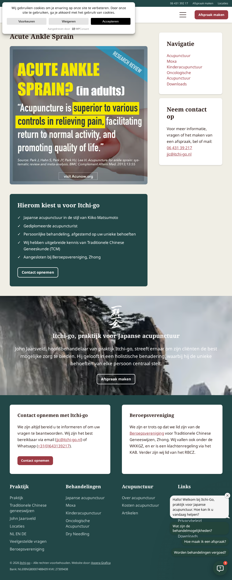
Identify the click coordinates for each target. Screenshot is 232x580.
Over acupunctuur (138, 497)
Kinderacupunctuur (184, 66)
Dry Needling (77, 533)
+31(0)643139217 (54, 446)
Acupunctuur (179, 55)
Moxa (172, 61)
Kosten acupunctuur (140, 505)
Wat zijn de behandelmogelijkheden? (192, 528)
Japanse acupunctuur (85, 497)
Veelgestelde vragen (28, 541)
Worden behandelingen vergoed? (200, 552)
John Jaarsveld (23, 518)
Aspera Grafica (101, 563)
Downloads (177, 84)
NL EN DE (18, 533)
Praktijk (16, 497)
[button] (182, 14)
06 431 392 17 (179, 3)
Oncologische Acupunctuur (179, 75)
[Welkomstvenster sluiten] (227, 495)
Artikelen (130, 513)
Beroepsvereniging (147, 433)
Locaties (223, 3)
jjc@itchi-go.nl (179, 154)
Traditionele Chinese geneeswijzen (28, 508)
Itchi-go (25, 563)
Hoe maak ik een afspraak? (205, 541)
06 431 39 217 (179, 147)
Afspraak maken (203, 3)
